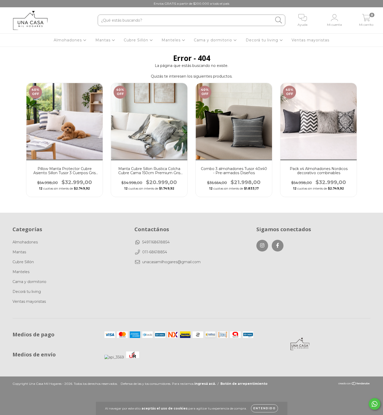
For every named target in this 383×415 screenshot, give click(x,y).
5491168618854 (156, 242)
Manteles (172, 40)
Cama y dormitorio (213, 40)
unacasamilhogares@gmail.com (171, 262)
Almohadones (68, 40)
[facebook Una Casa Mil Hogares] (15, 3)
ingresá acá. (205, 384)
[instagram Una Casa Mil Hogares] (8, 3)
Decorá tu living (263, 40)
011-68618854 (154, 252)
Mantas (103, 40)
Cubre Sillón (137, 40)
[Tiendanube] (354, 384)
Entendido (264, 408)
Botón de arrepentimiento (244, 384)
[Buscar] (279, 20)
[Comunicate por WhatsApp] (374, 404)
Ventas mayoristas (310, 40)
